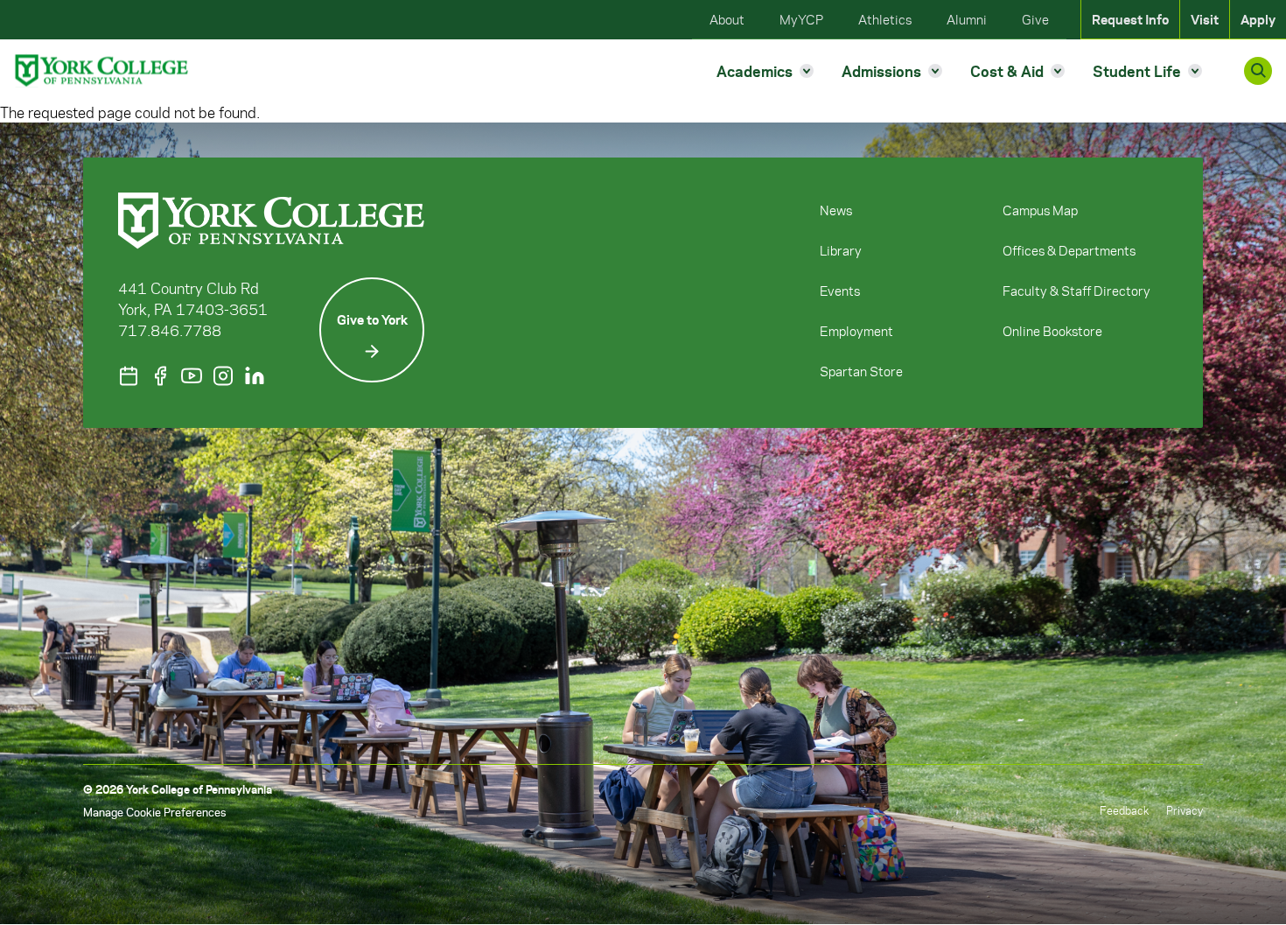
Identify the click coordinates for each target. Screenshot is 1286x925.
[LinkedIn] (254, 376)
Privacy (1184, 809)
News (836, 210)
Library (841, 250)
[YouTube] (191, 376)
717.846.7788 (169, 330)
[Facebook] (160, 376)
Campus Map (1040, 210)
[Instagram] (223, 376)
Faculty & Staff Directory (1076, 290)
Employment (856, 331)
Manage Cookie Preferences (154, 811)
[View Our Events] (128, 376)
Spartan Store (861, 371)
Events (840, 290)
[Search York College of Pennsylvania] (1258, 71)
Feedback (1124, 809)
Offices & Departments (1069, 250)
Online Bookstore (1052, 331)
